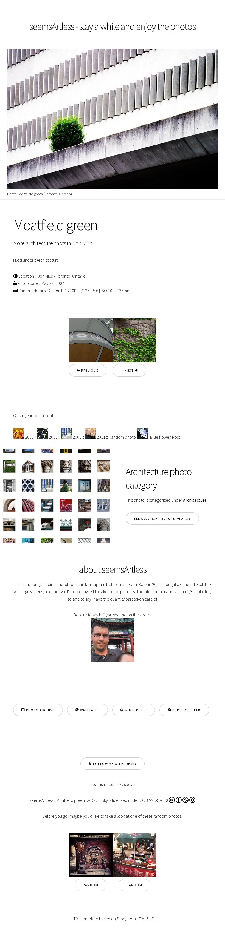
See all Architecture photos (162, 518)
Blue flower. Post (165, 437)
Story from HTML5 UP (135, 918)
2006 (53, 437)
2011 (101, 437)
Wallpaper (89, 710)
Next (128, 370)
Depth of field (186, 710)
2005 (29, 437)
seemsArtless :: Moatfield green (57, 800)
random (90, 885)
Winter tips (135, 710)
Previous (89, 370)
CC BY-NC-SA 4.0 (154, 800)
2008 (77, 437)
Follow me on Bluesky (114, 764)
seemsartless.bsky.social (112, 784)
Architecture (48, 260)
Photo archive (40, 710)
